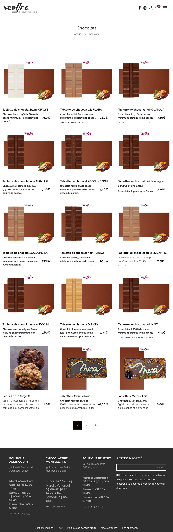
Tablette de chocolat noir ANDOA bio (26, 324)
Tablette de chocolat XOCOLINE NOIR (84, 181)
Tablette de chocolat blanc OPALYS (25, 109)
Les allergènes (130, 528)
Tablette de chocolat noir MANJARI (25, 181)
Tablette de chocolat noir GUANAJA (141, 109)
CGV (60, 528)
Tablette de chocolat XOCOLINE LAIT (26, 252)
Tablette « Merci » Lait (132, 396)
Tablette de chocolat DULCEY (79, 324)
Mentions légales (43, 528)
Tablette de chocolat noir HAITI (138, 324)
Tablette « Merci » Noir (75, 396)
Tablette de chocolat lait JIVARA (81, 109)
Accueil (78, 34)
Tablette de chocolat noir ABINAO (82, 252)
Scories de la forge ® (16, 396)
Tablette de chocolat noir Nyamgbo (141, 181)
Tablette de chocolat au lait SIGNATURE (144, 252)
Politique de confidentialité (81, 528)
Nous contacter (109, 528)
